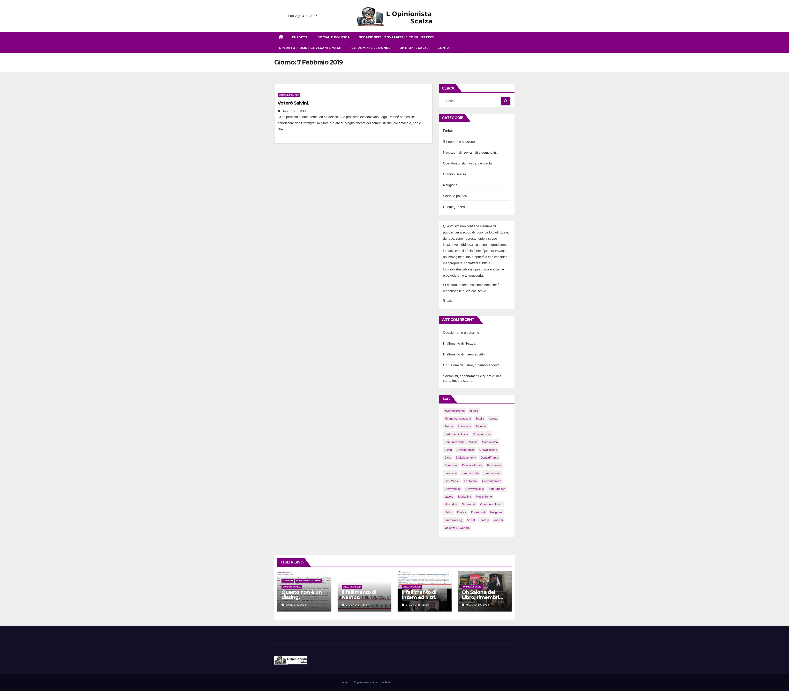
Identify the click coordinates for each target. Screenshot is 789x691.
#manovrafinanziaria (457, 418)
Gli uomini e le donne (370, 48)
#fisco (473, 410)
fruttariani (470, 481)
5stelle (480, 418)
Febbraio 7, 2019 (293, 110)
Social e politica (334, 37)
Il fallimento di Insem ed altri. (464, 354)
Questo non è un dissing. (461, 332)
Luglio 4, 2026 (295, 604)
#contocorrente (454, 410)
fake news (494, 465)
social (471, 520)
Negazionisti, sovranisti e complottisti (396, 37)
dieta (447, 457)
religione (496, 512)
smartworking (453, 520)
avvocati (480, 426)
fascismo (450, 473)
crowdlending (488, 449)
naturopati (468, 504)
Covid (448, 449)
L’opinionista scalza (365, 682)
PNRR (448, 512)
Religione (450, 185)
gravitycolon (452, 488)
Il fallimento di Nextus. (459, 343)
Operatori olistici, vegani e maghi (310, 48)
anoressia (464, 426)
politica (461, 512)
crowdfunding (466, 449)
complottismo (482, 434)
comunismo (490, 442)
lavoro (448, 496)
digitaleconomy (466, 457)
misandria (450, 504)
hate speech (496, 488)
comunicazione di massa (461, 442)
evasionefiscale (472, 465)
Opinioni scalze (414, 48)
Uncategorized (454, 207)
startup (484, 520)
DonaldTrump (489, 457)
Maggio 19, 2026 (477, 604)
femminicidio (470, 473)
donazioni (450, 465)
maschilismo (484, 496)
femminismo (492, 473)
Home (343, 682)
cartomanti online (456, 434)
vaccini (498, 520)
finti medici (451, 481)
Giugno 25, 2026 (417, 604)
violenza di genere (457, 527)
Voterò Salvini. (293, 103)
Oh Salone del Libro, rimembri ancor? (471, 365)
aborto (493, 418)
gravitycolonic (474, 488)
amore (448, 426)
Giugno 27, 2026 (357, 604)
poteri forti (478, 512)
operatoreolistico (491, 504)
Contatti (446, 48)
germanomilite (491, 481)
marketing (464, 496)
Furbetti (300, 37)
